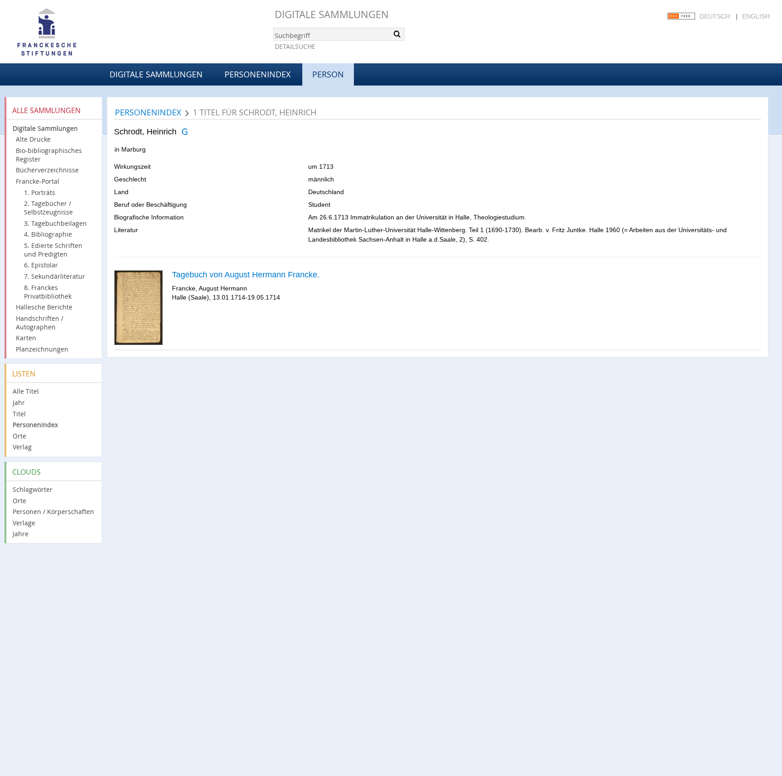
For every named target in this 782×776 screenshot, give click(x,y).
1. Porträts (39, 192)
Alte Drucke (33, 139)
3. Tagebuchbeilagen (55, 223)
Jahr (19, 402)
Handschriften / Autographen (39, 322)
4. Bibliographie (48, 234)
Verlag (22, 447)
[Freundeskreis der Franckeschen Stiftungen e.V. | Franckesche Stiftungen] (72, 32)
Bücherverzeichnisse (47, 170)
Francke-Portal (37, 181)
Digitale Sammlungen (332, 14)
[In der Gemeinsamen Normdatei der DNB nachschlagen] (184, 131)
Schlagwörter (32, 489)
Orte (19, 436)
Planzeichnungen (42, 349)
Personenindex (257, 74)
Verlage (24, 523)
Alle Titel (26, 391)
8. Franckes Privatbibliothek (48, 291)
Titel (19, 413)
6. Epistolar (41, 265)
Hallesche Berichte (44, 307)
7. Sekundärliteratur (54, 276)
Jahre (21, 533)
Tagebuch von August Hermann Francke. (245, 274)
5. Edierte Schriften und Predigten (53, 249)
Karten (26, 337)
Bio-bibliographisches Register (49, 154)
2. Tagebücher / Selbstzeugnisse (48, 207)
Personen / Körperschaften (53, 511)
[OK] (396, 34)
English (756, 16)
